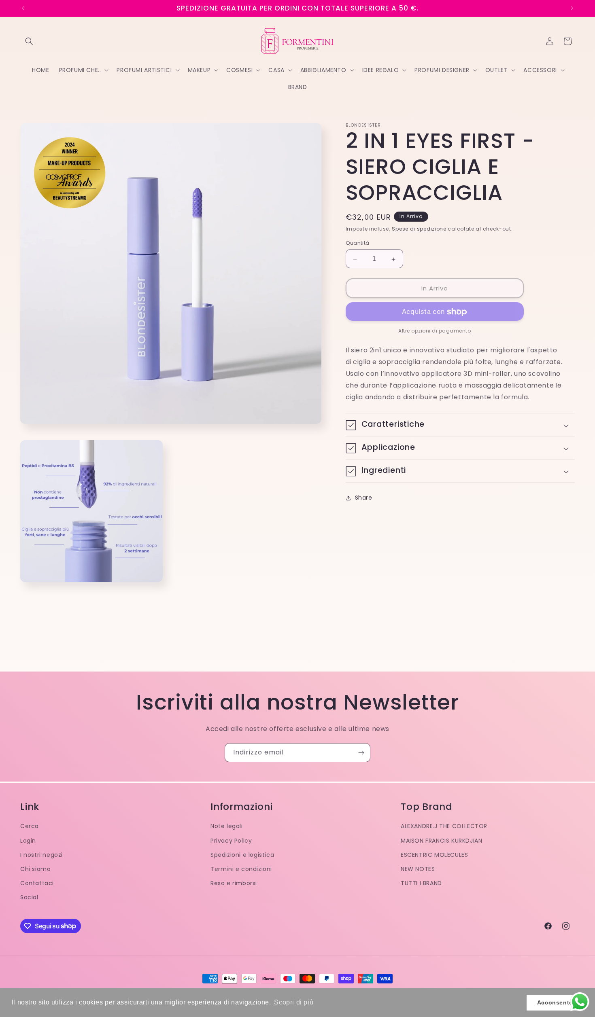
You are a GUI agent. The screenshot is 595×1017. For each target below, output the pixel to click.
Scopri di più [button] (293, 1002)
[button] (29, 41)
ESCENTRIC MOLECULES (434, 855)
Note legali (226, 826)
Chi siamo (35, 869)
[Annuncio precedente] (23, 8)
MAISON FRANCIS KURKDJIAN (441, 841)
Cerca (29, 826)
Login (28, 841)
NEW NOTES (418, 869)
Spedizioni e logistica (242, 855)
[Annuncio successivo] (572, 8)
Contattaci (37, 883)
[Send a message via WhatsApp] (580, 1002)
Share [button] (363, 498)
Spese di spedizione (419, 228)
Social (29, 897)
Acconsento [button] (555, 1002)
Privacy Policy (231, 841)
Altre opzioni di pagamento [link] (434, 331)
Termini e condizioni (241, 869)
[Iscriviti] (361, 752)
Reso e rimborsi (233, 883)
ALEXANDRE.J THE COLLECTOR (444, 826)
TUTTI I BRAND (421, 883)
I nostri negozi (41, 855)
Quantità (358, 243)
